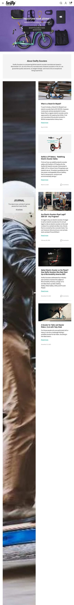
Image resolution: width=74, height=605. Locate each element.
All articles (19, 209)
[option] (37, 29)
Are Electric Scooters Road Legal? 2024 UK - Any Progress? (53, 215)
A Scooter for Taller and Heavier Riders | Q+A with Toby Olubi (52, 326)
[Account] (66, 2)
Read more (44, 122)
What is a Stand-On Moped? (51, 103)
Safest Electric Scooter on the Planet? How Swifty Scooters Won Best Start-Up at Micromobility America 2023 (54, 272)
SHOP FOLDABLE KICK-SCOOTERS (37, 29)
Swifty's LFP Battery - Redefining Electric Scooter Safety (53, 157)
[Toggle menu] (3, 3)
